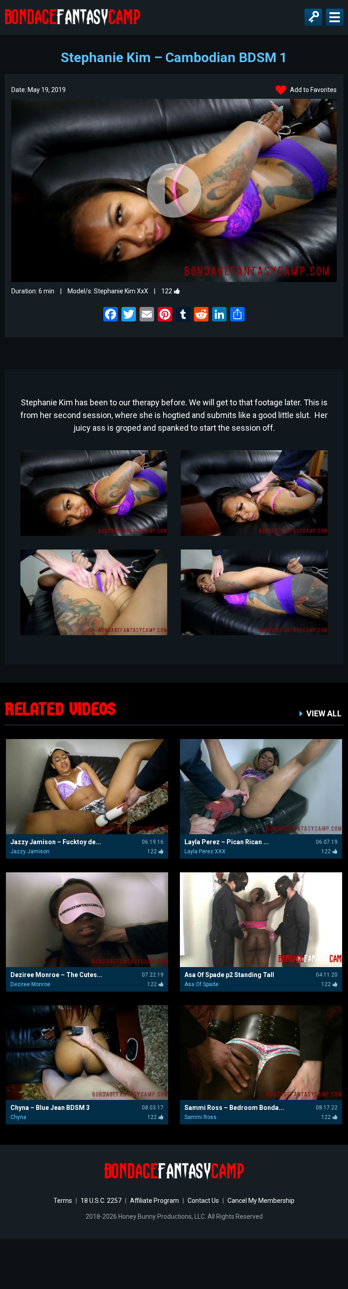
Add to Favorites (313, 89)
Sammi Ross (200, 1117)
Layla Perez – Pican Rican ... (226, 842)
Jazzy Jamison (29, 851)
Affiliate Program (154, 1200)
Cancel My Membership (261, 1200)
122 (166, 291)
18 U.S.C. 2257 (101, 1200)
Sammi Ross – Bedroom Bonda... (234, 1107)
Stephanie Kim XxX (121, 291)
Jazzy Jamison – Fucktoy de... (55, 842)
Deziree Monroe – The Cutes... (56, 974)
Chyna (18, 1117)
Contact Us (203, 1200)
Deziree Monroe (30, 984)
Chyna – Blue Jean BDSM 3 (50, 1107)
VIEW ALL (324, 713)
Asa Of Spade (201, 984)
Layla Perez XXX (205, 851)
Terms (62, 1200)
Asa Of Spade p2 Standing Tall (229, 974)
